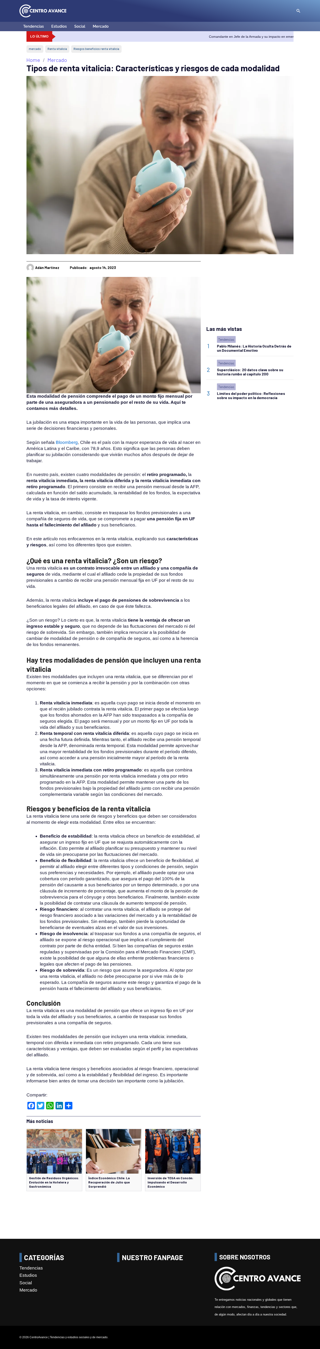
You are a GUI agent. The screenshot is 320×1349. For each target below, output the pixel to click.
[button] (298, 11)
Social (79, 26)
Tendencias (33, 26)
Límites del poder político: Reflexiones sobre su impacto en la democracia (251, 395)
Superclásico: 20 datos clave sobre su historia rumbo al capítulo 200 (250, 371)
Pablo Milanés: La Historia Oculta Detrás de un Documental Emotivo (254, 348)
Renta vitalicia (57, 49)
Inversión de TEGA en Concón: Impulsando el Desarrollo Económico (170, 1182)
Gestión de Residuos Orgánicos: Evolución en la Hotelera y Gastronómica (54, 1182)
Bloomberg (67, 442)
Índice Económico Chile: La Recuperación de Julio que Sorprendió (109, 1182)
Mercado (101, 26)
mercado (35, 49)
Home (33, 60)
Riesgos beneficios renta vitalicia (96, 49)
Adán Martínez (47, 267)
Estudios (59, 26)
